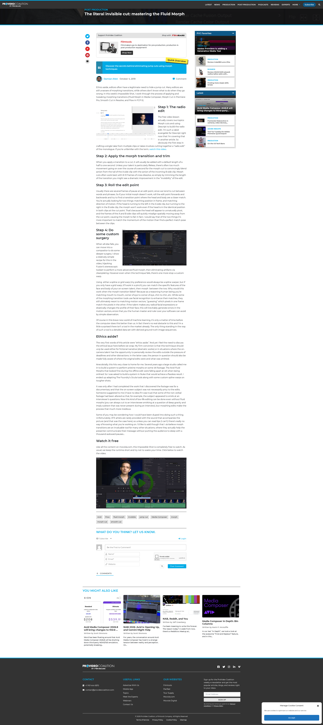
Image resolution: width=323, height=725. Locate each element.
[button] (318, 705)
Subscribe (309, 5)
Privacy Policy (218, 706)
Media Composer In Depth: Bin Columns (220, 622)
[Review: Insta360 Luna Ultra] (201, 61)
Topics (126, 693)
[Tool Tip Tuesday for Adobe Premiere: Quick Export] (201, 131)
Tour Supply (168, 693)
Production (228, 5)
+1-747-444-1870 (92, 685)
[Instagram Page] (229, 666)
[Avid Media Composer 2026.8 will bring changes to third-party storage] (102, 609)
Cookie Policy (171, 720)
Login (183, 538)
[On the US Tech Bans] (201, 142)
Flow (107, 517)
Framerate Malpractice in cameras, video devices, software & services (218, 123)
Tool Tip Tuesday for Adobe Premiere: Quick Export (219, 133)
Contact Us (128, 704)
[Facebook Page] (218, 666)
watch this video (157, 149)
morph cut (102, 522)
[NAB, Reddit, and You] (181, 605)
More (295, 5)
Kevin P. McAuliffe (220, 627)
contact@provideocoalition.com (100, 690)
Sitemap (183, 720)
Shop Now (127, 53)
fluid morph (119, 517)
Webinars (127, 701)
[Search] (319, 5)
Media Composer (159, 517)
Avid (99, 517)
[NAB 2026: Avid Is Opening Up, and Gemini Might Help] (141, 609)
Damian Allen (111, 79)
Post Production (247, 5)
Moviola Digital (170, 701)
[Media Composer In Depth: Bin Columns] (220, 606)
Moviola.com (169, 697)
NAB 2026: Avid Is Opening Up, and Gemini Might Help (141, 628)
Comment (180, 79)
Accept (291, 718)
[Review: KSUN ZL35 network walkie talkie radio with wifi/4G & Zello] (201, 71)
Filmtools (167, 685)
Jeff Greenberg (179, 622)
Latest (208, 5)
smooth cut (116, 522)
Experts (286, 5)
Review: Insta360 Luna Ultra (219, 62)
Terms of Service (142, 720)
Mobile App (128, 689)
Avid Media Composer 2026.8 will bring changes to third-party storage (101, 630)
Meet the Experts (130, 697)
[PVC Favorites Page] (233, 33)
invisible (132, 517)
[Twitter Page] (224, 666)
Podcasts (263, 5)
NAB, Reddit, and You (175, 618)
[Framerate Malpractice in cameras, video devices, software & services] (201, 120)
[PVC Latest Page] (233, 93)
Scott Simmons (100, 633)
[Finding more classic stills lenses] (201, 82)
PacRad (166, 689)
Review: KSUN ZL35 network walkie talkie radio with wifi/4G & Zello (219, 74)
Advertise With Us (131, 685)
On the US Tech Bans (216, 144)
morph (174, 517)
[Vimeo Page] (239, 666)
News (217, 5)
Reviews (275, 5)
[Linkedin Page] (234, 666)
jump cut (144, 517)
